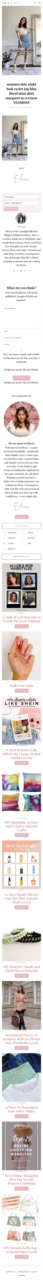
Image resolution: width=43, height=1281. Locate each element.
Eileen (22, 226)
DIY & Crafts (21, 818)
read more (21, 517)
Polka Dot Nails (21, 685)
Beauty (21, 613)
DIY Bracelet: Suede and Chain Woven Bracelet (21, 968)
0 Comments (27, 108)
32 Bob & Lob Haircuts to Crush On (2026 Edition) (21, 619)
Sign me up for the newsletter (22, 369)
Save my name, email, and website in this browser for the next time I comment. (21, 358)
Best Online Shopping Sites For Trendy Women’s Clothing (21, 1179)
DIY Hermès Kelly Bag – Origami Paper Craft (21, 1250)
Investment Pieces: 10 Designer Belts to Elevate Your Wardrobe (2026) (21, 1039)
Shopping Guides (21, 1031)
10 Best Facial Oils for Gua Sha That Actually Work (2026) (21, 898)
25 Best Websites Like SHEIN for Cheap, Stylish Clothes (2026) (22, 754)
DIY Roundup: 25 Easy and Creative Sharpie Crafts (21, 826)
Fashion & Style (21, 746)
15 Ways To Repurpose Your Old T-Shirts (21, 1109)
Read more (21, 626)
